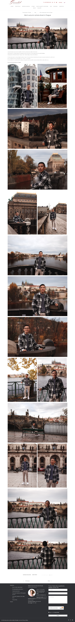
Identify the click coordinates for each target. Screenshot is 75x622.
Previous (27, 581)
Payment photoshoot (16, 591)
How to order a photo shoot (17, 587)
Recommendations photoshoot (17, 589)
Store (33, 6)
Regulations (12, 585)
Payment (11, 601)
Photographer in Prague (27, 12)
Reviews (55, 6)
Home (12, 6)
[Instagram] (52, 2)
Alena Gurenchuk (27, 574)
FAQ (51, 6)
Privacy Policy (14, 599)
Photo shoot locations (42, 6)
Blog (34, 8)
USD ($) (60, 2)
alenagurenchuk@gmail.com (41, 594)
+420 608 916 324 (47, 2)
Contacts (61, 6)
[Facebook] (54, 2)
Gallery (39, 8)
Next (49, 581)
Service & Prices (26, 6)
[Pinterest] (56, 2)
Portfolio (17, 6)
